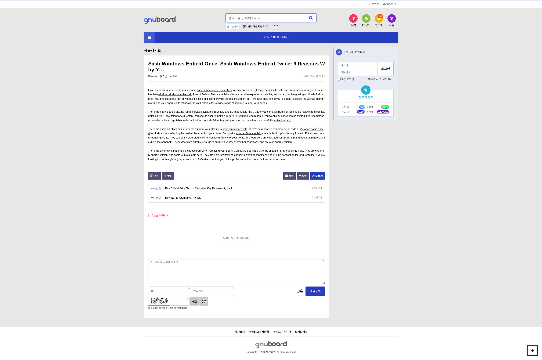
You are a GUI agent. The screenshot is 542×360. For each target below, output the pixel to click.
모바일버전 (301, 331)
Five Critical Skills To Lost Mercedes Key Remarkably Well (198, 188)
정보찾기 (387, 79)
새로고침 (203, 301)
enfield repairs (282, 120)
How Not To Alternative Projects (183, 197)
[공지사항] (339, 52)
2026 (275, 26)
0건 (164, 76)
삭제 (168, 175)
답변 (304, 175)
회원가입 (391, 4)
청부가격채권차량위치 (255, 26)
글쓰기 (319, 175)
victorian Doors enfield (248, 133)
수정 (156, 175)
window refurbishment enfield (175, 94)
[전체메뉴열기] (149, 37)
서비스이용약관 (282, 331)
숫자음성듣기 (194, 301)
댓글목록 (158, 215)
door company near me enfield (214, 90)
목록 (291, 175)
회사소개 (240, 331)
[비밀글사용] (301, 291)
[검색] (311, 18)
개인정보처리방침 (259, 331)
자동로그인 (347, 79)
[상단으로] (532, 350)
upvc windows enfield (235, 129)
